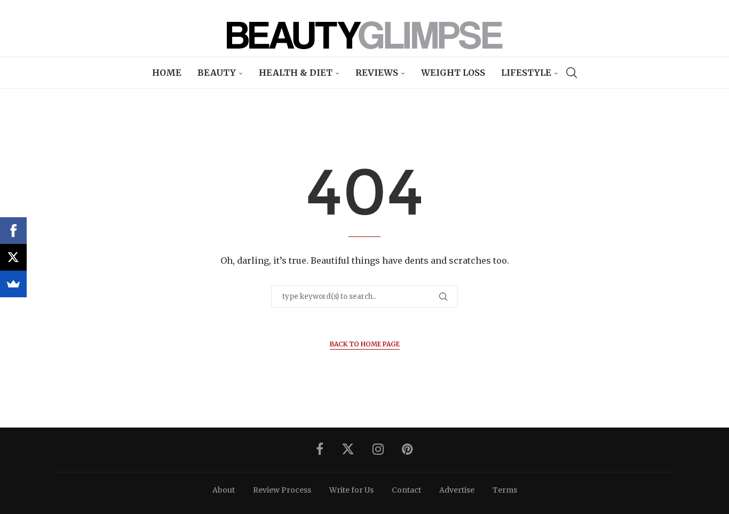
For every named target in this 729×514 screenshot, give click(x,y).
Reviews (376, 72)
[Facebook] (319, 449)
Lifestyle (526, 72)
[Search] (571, 72)
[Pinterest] (407, 449)
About (223, 490)
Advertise (456, 490)
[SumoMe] (13, 284)
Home (166, 72)
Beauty (216, 72)
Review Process (282, 490)
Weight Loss (453, 72)
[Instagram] (378, 449)
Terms (505, 490)
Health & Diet (295, 72)
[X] (13, 257)
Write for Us (351, 490)
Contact (406, 490)
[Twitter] (348, 449)
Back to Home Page (365, 344)
